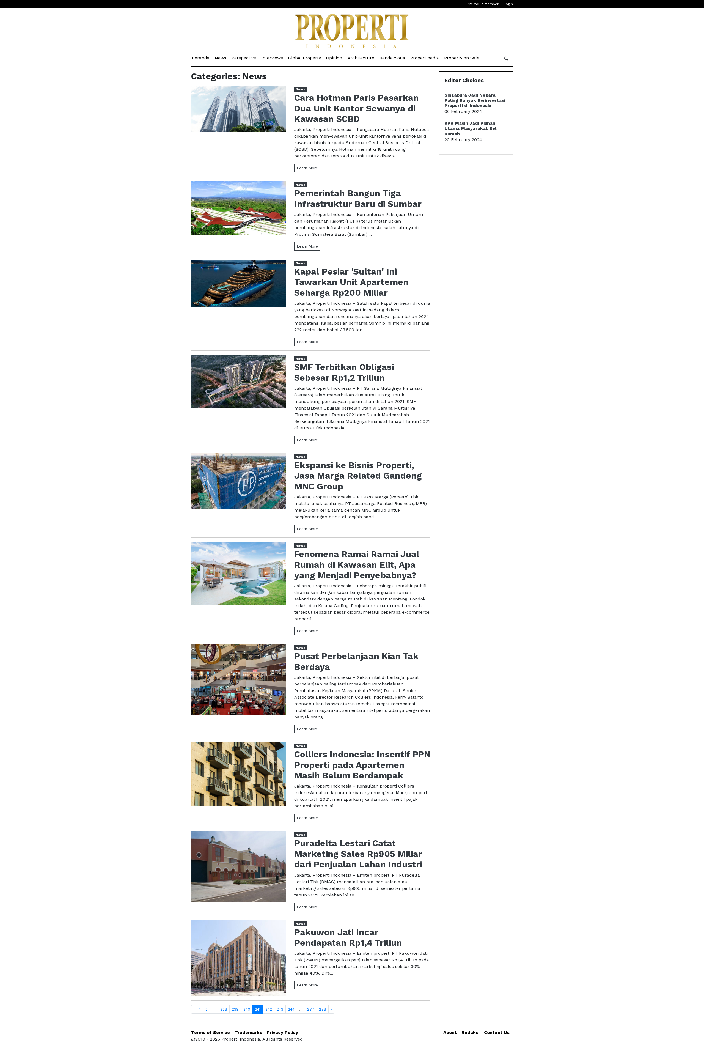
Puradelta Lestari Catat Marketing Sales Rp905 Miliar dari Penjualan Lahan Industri (358, 853)
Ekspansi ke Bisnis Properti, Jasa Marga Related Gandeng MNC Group (358, 476)
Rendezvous (393, 58)
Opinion (334, 58)
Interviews (272, 58)
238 (223, 1009)
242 (268, 1009)
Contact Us (497, 1032)
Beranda (201, 58)
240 (246, 1009)
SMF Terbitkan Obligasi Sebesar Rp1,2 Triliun (344, 372)
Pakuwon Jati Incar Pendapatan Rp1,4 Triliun (348, 937)
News (221, 58)
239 (235, 1009)
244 (291, 1009)
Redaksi (470, 1032)
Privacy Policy (282, 1032)
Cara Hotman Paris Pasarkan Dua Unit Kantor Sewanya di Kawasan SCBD (356, 108)
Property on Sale (462, 58)
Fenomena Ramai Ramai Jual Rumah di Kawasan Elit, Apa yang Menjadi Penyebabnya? (356, 564)
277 (310, 1009)
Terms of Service (210, 1032)
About (450, 1032)
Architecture (361, 58)
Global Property (305, 58)
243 (280, 1009)
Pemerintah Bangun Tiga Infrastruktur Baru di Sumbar (358, 198)
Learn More (307, 168)
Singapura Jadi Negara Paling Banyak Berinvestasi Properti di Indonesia (474, 100)
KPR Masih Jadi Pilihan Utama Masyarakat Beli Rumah (470, 128)
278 (322, 1009)
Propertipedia (425, 58)
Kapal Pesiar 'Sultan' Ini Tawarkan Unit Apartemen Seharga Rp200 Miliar (351, 282)
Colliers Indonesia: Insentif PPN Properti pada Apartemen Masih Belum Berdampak (362, 765)
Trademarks (248, 1032)
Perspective (244, 58)
